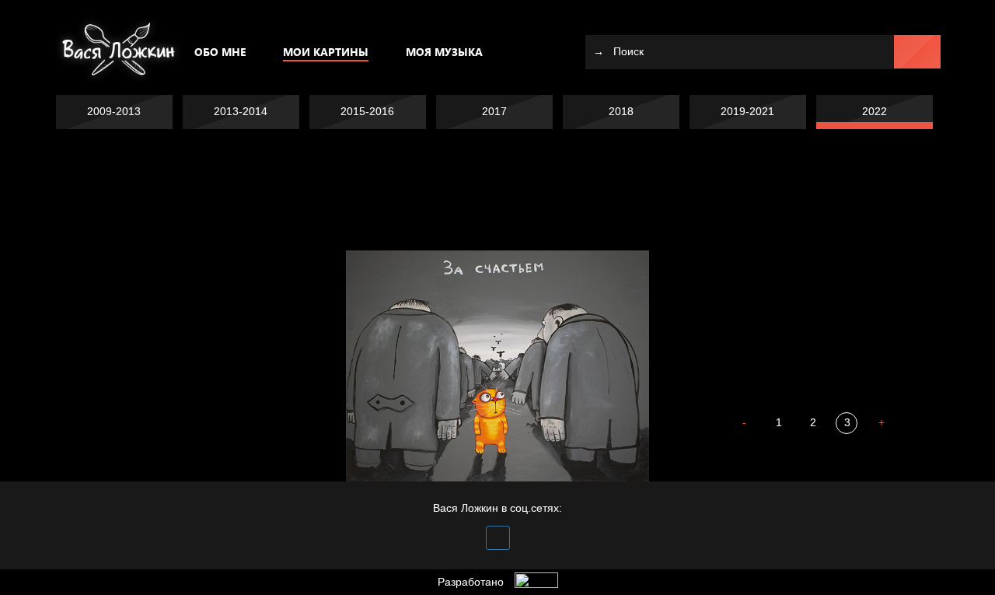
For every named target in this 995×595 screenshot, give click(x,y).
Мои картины (325, 51)
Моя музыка (444, 51)
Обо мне (220, 51)
